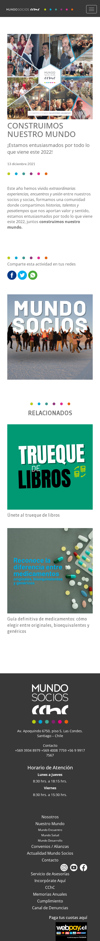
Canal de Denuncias (50, 907)
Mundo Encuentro (50, 830)
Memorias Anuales (50, 894)
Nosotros (50, 817)
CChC (50, 887)
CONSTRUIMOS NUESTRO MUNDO (41, 129)
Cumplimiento (50, 901)
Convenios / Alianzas (50, 846)
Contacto (50, 860)
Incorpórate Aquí (50, 880)
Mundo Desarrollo (50, 840)
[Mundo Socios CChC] (40, 8)
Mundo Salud (50, 835)
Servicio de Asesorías (50, 874)
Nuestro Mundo (50, 823)
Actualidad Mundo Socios (50, 853)
